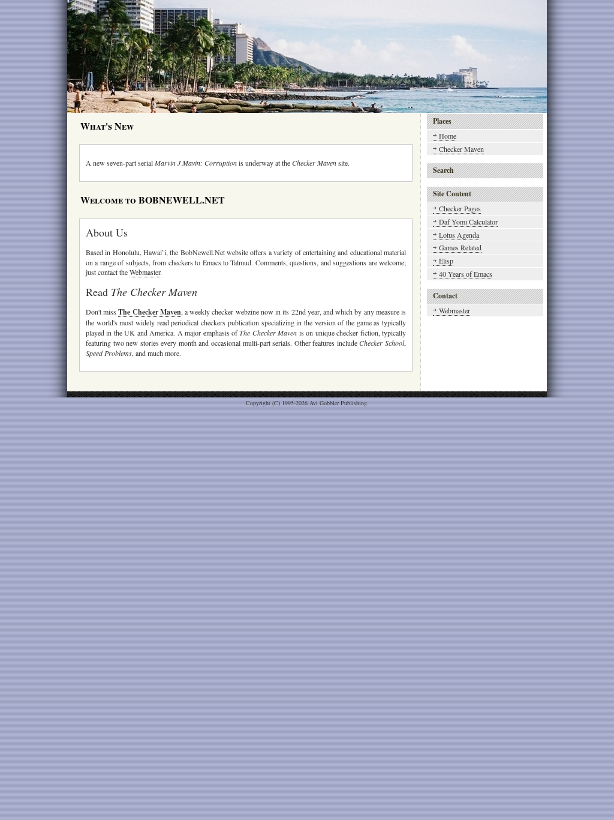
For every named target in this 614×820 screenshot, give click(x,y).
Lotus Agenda (459, 235)
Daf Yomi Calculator (468, 221)
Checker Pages (460, 208)
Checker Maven (461, 149)
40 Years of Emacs (465, 274)
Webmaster (145, 272)
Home (447, 135)
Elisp (446, 260)
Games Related (460, 247)
